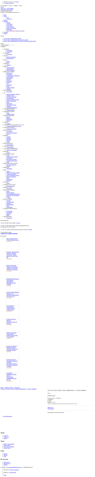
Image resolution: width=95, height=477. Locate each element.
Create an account (9, 3)
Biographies (9, 91)
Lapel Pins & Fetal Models (13, 195)
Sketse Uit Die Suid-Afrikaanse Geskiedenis (12, 266)
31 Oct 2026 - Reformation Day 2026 (12, 38)
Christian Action (10, 95)
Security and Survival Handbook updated (12, 347)
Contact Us (9, 18)
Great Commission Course (13, 99)
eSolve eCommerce (14, 469)
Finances (9, 82)
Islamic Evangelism (11, 57)
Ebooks (5, 33)
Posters (8, 196)
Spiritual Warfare (10, 87)
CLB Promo (9, 24)
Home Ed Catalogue (11, 28)
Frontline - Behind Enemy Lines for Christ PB (13, 252)
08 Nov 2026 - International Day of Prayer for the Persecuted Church (20, 41)
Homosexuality (10, 204)
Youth (8, 142)
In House (6, 32)
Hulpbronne (9, 29)
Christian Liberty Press (12, 160)
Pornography (10, 207)
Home (5, 15)
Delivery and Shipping (9, 444)
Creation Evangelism (11, 97)
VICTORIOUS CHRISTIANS (10, 306)
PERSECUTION (9, 387)
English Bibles (10, 69)
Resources (6, 21)
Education (9, 203)
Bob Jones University (12, 159)
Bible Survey (10, 73)
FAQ (8, 17)
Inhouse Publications (11, 164)
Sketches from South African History (11, 333)
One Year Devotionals (12, 132)
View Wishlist (10, 8)
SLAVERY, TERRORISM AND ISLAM (11, 374)
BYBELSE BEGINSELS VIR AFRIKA (13, 279)
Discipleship (9, 78)
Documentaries (10, 98)
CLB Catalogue (10, 26)
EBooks (5, 455)
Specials (8, 22)
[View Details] (13, 240)
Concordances (10, 77)
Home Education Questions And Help (15, 30)
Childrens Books (10, 110)
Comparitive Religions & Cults (14, 126)
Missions (9, 118)
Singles (8, 140)
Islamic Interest (10, 58)
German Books (10, 147)
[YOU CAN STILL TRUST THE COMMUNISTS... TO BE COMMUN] (19, 389)
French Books (10, 144)
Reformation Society (11, 105)
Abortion (9, 200)
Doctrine (9, 79)
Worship (8, 89)
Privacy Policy (7, 448)
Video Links (9, 25)
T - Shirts (9, 198)
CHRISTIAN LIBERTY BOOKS (9, 233)
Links (5, 456)
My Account (6, 462)
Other (8, 86)
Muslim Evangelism (11, 101)
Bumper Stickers (10, 192)
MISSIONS (9, 168)
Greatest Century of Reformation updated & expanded (12, 361)
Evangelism (9, 54)
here (19, 223)
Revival (8, 121)
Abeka (8, 155)
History (8, 117)
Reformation (9, 119)
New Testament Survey (12, 238)
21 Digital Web (12, 472)
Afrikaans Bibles (10, 67)
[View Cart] (2, 7)
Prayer (8, 61)
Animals (8, 65)
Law (8, 83)
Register (5, 464)
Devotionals (9, 131)
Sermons (9, 106)
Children (9, 136)
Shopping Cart (7, 463)
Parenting (9, 139)
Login (17, 1)
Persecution (9, 103)
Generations (9, 158)
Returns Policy (7, 445)
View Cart (3, 8)
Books (8, 191)
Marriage (9, 138)
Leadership (9, 85)
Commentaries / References (13, 75)
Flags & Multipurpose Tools (13, 194)
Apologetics (9, 50)
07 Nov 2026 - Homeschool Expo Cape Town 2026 (16, 39)
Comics (8, 123)
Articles (5, 20)
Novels (8, 183)
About (5, 16)
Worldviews (9, 218)
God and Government (12, 150)
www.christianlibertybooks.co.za (14, 467)
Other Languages (11, 70)
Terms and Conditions (9, 446)
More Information (8, 416)
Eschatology (9, 81)
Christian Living (10, 114)
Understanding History (12, 107)
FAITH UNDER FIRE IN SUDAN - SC (13, 293)
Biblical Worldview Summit (13, 94)
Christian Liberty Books (12, 156)
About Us (6, 435)
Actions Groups (10, 202)
